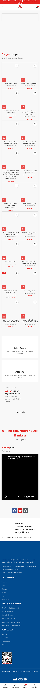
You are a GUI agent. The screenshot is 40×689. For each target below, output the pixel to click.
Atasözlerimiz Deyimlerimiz (29, 83)
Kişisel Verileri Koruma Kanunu (11, 625)
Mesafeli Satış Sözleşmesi (10, 608)
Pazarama (5, 637)
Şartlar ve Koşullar (7, 611)
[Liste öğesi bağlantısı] (20, 569)
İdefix (3, 644)
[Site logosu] (20, 7)
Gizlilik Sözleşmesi (7, 615)
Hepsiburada (6, 641)
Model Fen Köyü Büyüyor (29, 204)
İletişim (4, 592)
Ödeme (4, 596)
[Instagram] (25, 510)
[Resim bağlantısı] (7, 551)
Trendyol (4, 634)
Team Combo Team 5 (11, 83)
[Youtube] (20, 510)
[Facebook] (14, 510)
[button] (4, 80)
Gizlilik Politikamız (7, 537)
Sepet (3, 585)
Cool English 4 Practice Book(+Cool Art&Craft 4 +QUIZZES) (29, 112)
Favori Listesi (6, 599)
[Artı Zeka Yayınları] (29, 17)
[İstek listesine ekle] (16, 66)
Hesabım (4, 582)
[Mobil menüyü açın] (3, 7)
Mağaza (4, 589)
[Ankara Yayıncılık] (11, 17)
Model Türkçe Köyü (29, 291)
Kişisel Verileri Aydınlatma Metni (12, 622)
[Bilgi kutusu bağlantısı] (20, 347)
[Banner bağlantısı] (20, 394)
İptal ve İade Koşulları (8, 618)
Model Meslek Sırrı (10, 262)
